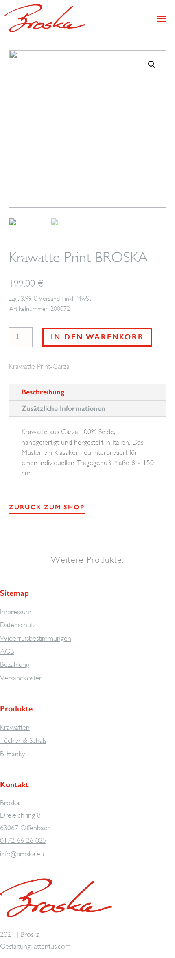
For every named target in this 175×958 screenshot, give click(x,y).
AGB (7, 651)
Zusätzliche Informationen (63, 408)
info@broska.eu (22, 854)
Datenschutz (18, 625)
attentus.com (52, 946)
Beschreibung (43, 392)
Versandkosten (21, 678)
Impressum (15, 612)
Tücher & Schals (23, 740)
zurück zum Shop (47, 507)
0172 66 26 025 (23, 840)
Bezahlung (14, 664)
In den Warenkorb (97, 336)
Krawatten (15, 727)
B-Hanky (12, 754)
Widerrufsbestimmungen (35, 638)
